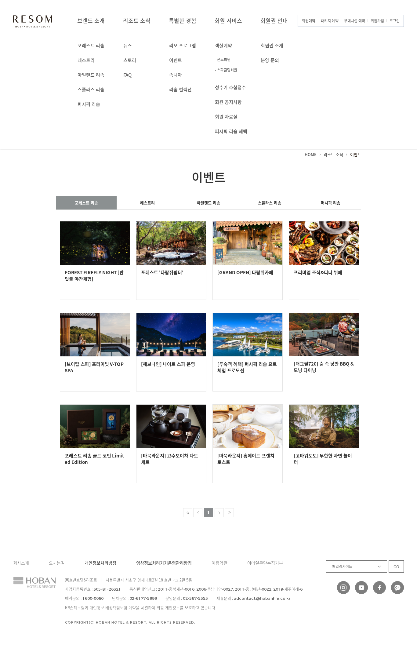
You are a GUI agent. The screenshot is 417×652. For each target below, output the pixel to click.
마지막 (229, 512)
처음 (187, 512)
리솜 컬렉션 (180, 89)
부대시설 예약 (354, 21)
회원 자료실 (226, 116)
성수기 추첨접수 (230, 87)
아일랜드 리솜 (91, 74)
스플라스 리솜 (91, 89)
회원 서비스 (228, 20)
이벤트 (175, 60)
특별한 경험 (182, 20)
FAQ (127, 74)
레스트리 (86, 60)
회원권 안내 (274, 20)
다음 (219, 512)
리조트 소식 (136, 20)
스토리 (129, 60)
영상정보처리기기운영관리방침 (164, 563)
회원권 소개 (272, 45)
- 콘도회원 (222, 59)
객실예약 (223, 45)
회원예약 (308, 21)
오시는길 (57, 563)
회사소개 (21, 563)
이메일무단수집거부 (265, 563)
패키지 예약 (330, 21)
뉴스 (127, 45)
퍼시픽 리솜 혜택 (231, 131)
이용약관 (219, 563)
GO (396, 567)
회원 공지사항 (228, 102)
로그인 (395, 21)
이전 (197, 512)
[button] (395, 608)
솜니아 (175, 74)
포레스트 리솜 (91, 45)
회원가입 (377, 21)
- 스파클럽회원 (226, 70)
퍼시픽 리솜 (89, 104)
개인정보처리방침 (100, 563)
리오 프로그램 (182, 45)
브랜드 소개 (91, 20)
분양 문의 (270, 60)
